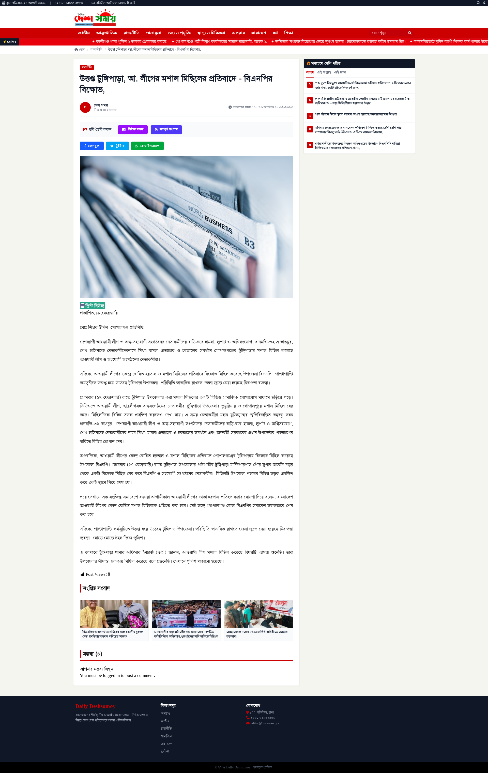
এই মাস (340, 72)
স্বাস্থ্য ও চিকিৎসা (211, 33)
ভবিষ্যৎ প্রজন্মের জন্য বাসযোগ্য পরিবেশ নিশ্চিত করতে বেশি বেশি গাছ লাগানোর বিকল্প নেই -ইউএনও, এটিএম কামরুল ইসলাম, (358, 130)
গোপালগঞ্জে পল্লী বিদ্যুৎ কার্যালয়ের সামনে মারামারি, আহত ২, (174, 41)
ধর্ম (275, 33)
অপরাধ (238, 33)
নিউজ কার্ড (135, 129)
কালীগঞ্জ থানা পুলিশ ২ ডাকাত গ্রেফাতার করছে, (84, 41)
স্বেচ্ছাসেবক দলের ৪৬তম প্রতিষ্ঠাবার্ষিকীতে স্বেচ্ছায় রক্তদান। (256, 634)
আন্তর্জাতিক (106, 33)
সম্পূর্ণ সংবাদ (169, 129)
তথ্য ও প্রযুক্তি (179, 33)
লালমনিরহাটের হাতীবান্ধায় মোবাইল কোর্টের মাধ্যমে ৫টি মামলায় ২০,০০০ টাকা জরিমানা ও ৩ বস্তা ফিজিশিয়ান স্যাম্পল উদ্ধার (362, 101)
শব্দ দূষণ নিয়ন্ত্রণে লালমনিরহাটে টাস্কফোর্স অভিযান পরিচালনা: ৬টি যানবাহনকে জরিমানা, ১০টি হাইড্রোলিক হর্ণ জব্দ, (363, 85)
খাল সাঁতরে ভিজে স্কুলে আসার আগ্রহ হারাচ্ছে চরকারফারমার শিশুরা (356, 114)
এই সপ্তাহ (324, 72)
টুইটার (120, 146)
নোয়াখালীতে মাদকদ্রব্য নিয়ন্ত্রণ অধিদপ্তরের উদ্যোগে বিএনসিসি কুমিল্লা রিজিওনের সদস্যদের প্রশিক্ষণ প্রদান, (357, 146)
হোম (82, 50)
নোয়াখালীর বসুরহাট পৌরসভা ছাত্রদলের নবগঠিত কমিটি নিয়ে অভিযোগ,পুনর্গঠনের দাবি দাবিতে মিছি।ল (186, 634)
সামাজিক (166, 736)
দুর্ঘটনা (165, 751)
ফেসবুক (93, 146)
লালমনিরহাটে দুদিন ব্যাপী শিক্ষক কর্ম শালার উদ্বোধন (406, 41)
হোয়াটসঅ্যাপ (149, 146)
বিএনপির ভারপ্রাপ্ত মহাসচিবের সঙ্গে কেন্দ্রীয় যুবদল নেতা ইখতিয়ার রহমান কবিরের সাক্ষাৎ (112, 634)
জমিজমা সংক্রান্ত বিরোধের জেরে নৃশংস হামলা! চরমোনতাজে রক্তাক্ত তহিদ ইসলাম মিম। (293, 41)
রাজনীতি (131, 33)
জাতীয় (84, 33)
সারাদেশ (258, 33)
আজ (310, 72)
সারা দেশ (166, 744)
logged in (111, 675)
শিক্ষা (288, 33)
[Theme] (484, 3)
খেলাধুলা (153, 33)
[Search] (478, 3)
